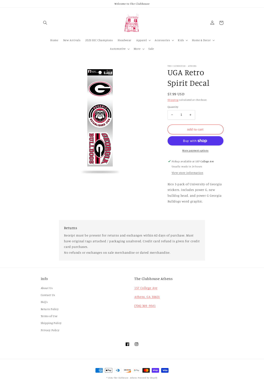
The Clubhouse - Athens (125, 378)
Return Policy (50, 309)
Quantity (173, 106)
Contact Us (48, 295)
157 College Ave (145, 288)
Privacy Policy (50, 330)
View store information (187, 172)
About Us (47, 288)
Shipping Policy (51, 323)
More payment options (195, 150)
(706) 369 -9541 (145, 306)
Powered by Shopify (148, 378)
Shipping (173, 99)
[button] (45, 22)
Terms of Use (49, 316)
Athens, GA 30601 (147, 297)
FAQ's (44, 302)
